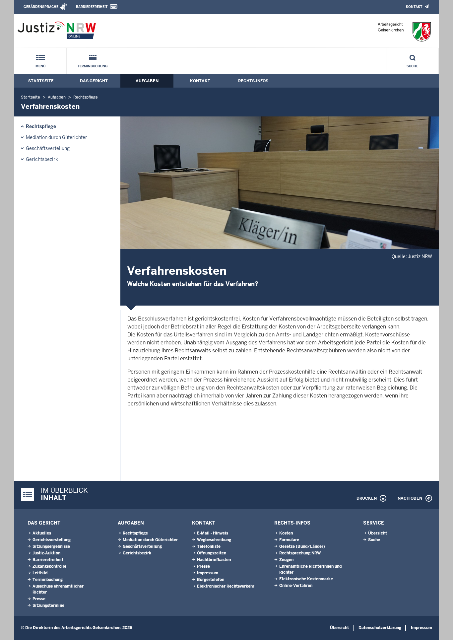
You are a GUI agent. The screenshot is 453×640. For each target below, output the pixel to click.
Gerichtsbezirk (42, 159)
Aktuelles (41, 533)
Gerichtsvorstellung (51, 539)
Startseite (41, 81)
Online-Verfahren (295, 585)
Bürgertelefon (210, 579)
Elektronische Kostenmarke (306, 579)
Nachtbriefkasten (214, 559)
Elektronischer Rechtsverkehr (225, 586)
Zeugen (286, 559)
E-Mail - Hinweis (212, 533)
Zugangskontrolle (49, 566)
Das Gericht (94, 81)
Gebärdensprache (41, 7)
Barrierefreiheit (91, 7)
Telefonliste (209, 546)
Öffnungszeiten (211, 553)
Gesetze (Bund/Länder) (302, 546)
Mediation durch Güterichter (56, 137)
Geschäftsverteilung (48, 148)
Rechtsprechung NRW (300, 553)
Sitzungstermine (48, 605)
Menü (40, 66)
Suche (412, 66)
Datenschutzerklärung (379, 627)
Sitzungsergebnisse (51, 546)
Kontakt (414, 7)
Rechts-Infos (253, 81)
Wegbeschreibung (214, 539)
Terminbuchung (93, 66)
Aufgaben (147, 81)
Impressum (207, 573)
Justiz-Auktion (46, 553)
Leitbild (39, 573)
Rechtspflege (85, 97)
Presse (38, 599)
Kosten (286, 533)
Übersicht (377, 533)
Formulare (289, 539)
